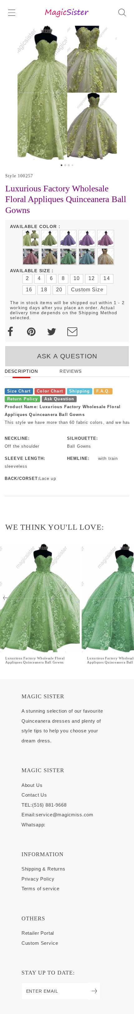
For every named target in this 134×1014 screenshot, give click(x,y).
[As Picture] (49, 238)
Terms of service (41, 888)
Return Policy (22, 399)
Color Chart (50, 391)
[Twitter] (52, 331)
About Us (32, 785)
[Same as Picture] (30, 238)
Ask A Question (67, 356)
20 (59, 289)
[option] (67, 92)
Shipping (79, 391)
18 (44, 289)
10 (77, 278)
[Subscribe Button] (94, 991)
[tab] (62, 165)
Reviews (71, 371)
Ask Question (59, 399)
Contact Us (34, 795)
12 (92, 278)
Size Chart (19, 391)
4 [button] (72, 165)
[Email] (72, 331)
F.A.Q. (103, 391)
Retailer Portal (38, 933)
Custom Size (87, 289)
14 (106, 278)
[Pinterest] (31, 331)
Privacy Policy (38, 878)
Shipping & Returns (43, 868)
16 (29, 289)
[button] (11, 12)
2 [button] (65, 165)
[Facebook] (10, 331)
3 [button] (69, 165)
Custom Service (40, 943)
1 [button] (61, 165)
